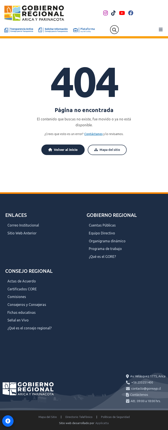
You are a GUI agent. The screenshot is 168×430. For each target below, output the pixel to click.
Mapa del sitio (110, 150)
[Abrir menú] (161, 29)
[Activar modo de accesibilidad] (8, 421)
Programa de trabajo (105, 249)
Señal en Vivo (18, 320)
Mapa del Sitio (47, 416)
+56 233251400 (142, 382)
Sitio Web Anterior (22, 233)
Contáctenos (139, 394)
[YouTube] (122, 13)
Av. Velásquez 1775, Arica (147, 376)
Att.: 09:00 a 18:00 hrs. (146, 401)
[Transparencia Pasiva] (53, 30)
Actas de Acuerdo (21, 281)
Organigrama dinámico (107, 241)
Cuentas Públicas (102, 225)
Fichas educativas (21, 312)
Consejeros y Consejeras (26, 305)
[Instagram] (105, 13)
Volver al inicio (66, 150)
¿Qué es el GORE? (102, 257)
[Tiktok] (113, 13)
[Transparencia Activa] (18, 30)
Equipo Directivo (102, 233)
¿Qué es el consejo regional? (29, 328)
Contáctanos (93, 134)
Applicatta (102, 423)
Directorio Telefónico (79, 416)
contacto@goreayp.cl (146, 388)
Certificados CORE (22, 289)
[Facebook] (130, 13)
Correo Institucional (23, 225)
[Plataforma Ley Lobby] (84, 30)
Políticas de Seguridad (115, 416)
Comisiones (16, 297)
